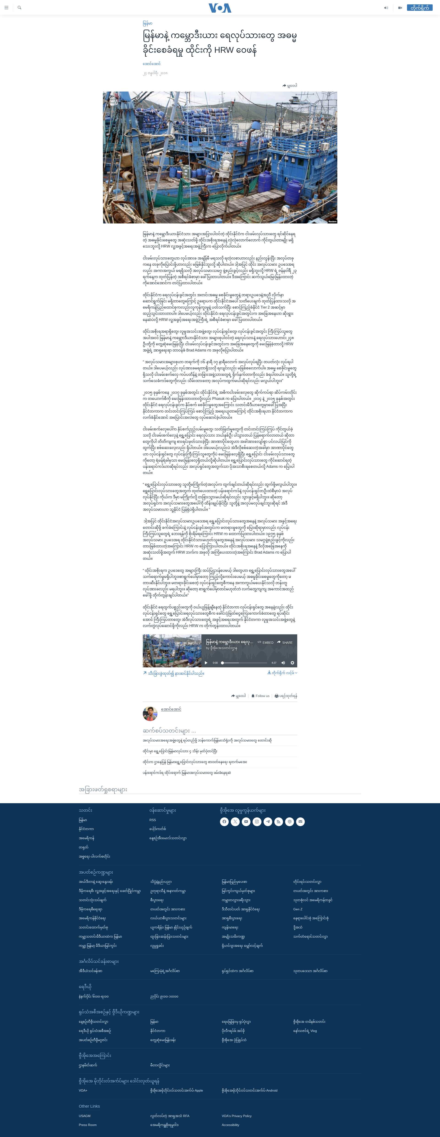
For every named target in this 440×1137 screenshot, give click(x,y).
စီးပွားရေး (157, 900)
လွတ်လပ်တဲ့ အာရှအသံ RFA (169, 1116)
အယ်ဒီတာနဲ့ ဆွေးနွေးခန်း (96, 881)
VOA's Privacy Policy (237, 1116)
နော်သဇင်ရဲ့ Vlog (305, 1031)
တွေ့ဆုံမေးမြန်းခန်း (163, 1040)
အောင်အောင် (152, 64)
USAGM (85, 1116)
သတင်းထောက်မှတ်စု (93, 927)
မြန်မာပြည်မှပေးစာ (234, 881)
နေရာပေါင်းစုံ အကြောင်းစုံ (311, 918)
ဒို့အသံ (297, 927)
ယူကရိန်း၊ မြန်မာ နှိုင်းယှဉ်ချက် (171, 927)
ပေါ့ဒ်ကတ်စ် (157, 829)
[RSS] (278, 821)
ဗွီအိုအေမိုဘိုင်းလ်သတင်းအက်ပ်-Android (250, 1090)
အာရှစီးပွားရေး (232, 918)
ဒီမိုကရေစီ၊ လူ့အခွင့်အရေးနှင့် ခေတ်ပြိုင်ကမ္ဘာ (110, 891)
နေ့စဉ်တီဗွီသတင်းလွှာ (93, 1021)
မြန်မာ (147, 23)
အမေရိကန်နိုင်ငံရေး (92, 918)
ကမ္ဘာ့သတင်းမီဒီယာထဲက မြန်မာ (100, 936)
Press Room (88, 1125)
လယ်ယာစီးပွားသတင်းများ (168, 918)
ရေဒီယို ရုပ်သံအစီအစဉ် (95, 1031)
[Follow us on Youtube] (246, 821)
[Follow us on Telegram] (268, 821)
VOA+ (83, 1090)
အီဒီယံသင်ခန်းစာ (90, 971)
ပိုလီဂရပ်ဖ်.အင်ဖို (233, 1031)
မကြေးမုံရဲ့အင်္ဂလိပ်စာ (165, 971)
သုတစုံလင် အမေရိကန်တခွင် (313, 900)
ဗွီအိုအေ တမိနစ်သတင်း (309, 1021)
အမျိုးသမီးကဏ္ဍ (233, 936)
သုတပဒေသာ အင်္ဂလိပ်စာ (310, 971)
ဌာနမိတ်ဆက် (88, 1065)
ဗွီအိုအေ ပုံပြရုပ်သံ (234, 1040)
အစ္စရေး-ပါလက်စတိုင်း (94, 856)
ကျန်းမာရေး (230, 927)
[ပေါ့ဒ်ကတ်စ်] (289, 821)
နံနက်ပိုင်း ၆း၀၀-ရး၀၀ (94, 996)
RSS (152, 820)
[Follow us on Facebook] (224, 821)
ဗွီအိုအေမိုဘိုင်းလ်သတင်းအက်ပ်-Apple (176, 1090)
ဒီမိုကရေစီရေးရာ (90, 909)
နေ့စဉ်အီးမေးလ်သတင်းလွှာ (168, 838)
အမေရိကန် (86, 838)
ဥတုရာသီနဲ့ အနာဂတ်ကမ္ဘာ (168, 891)
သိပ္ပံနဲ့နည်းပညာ (161, 881)
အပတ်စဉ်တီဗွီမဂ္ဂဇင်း (93, 1040)
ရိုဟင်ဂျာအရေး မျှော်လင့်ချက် (242, 946)
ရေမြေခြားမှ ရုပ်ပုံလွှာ (236, 1021)
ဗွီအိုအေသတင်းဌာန (223, 648)
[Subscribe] (300, 821)
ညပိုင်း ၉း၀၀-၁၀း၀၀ (164, 996)
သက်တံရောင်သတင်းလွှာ (310, 936)
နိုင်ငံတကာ (86, 829)
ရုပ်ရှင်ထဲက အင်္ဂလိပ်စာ (237, 971)
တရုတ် (83, 847)
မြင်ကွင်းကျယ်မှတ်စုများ (238, 891)
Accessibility (230, 1125)
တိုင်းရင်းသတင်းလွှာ (307, 881)
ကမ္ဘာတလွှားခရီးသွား (236, 900)
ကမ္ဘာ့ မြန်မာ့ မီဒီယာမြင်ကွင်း (98, 946)
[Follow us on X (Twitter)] (235, 821)
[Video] (400, 8)
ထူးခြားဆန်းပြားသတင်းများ (169, 936)
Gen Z (297, 909)
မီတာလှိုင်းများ (160, 1065)
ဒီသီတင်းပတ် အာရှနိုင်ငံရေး (241, 909)
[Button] (290, 86)
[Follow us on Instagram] (257, 821)
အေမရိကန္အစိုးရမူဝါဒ (164, 1125)
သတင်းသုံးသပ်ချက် (93, 900)
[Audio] (386, 8)
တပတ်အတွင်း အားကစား (167, 909)
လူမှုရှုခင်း (157, 946)
